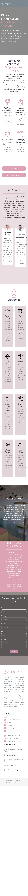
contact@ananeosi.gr (12, 770)
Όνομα (3, 608)
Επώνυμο (4, 616)
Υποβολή (14, 651)
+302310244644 (11, 765)
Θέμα (2, 631)
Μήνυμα (3, 639)
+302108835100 (11, 755)
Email (3, 624)
